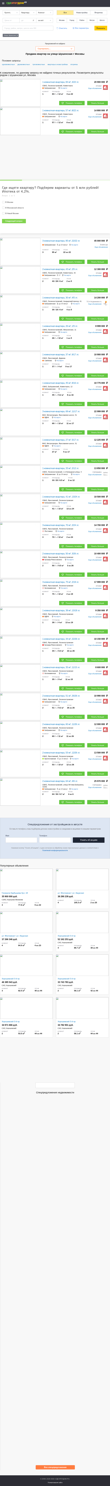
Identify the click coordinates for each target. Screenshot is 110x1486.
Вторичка (99, 12)
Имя (7, 836)
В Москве (9, 202)
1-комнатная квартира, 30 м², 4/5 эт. (60, 298)
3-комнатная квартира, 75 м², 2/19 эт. (60, 582)
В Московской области (14, 208)
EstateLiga (104, 245)
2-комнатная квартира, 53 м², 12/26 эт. (61, 753)
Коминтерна (68, 86)
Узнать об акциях (88, 840)
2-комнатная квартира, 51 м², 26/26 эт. (61, 696)
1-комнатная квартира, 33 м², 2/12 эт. (60, 468)
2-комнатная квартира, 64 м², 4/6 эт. (60, 781)
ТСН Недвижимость (94, 302)
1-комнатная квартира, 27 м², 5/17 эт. (60, 440)
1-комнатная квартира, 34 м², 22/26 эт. (61, 639)
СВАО (44, 86)
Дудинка (62, 358)
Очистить (63, 28)
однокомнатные (8, 64)
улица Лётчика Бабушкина (73, 785)
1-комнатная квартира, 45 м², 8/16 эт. (60, 383)
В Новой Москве (12, 213)
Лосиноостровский (55, 86)
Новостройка (81, 12)
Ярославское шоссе (66, 415)
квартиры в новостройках (58, 64)
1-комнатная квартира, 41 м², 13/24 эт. (61, 497)
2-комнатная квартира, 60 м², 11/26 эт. (61, 724)
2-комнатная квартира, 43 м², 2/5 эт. (60, 269)
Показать (100, 28)
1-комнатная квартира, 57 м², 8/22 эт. (60, 110)
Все (65, 12)
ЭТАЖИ (99, 86)
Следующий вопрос (14, 221)
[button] (38, 93)
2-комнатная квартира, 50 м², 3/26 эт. (60, 553)
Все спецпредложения (55, 1467)
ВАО (44, 415)
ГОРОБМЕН (97, 472)
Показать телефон (74, 103)
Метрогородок (52, 415)
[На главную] (19, 3)
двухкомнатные (23, 64)
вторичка (74, 64)
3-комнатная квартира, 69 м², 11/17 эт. (61, 411)
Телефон (43, 836)
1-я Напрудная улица (71, 472)
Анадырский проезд (71, 301)
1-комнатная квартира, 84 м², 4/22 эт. (60, 82)
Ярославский (53, 358)
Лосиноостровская (66, 500)
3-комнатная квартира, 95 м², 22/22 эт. (61, 241)
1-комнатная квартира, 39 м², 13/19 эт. (61, 610)
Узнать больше (97, 103)
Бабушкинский (53, 387)
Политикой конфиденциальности (55, 850)
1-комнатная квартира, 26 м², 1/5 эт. (60, 326)
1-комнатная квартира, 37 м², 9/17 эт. (60, 354)
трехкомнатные (38, 64)
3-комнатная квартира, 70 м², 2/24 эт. (60, 525)
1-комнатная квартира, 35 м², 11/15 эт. (61, 667)
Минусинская (68, 330)
